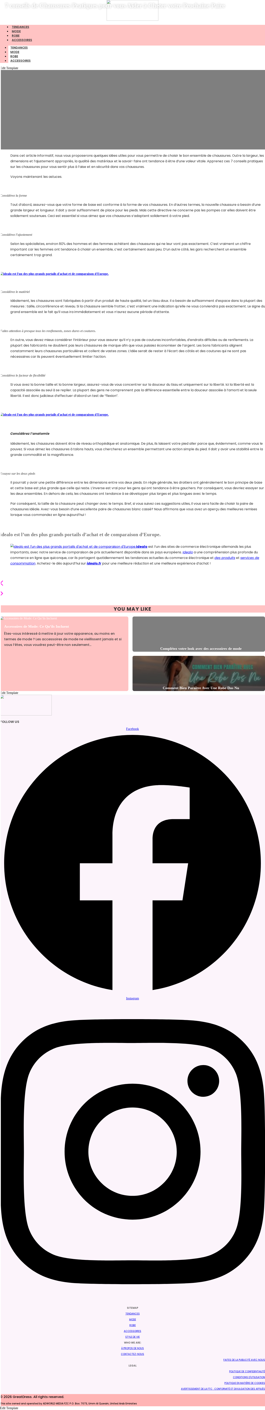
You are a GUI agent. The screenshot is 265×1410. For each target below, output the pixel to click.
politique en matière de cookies (244, 1383)
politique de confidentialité (247, 1371)
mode (14, 52)
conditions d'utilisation (249, 1377)
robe (14, 56)
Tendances (19, 48)
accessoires (22, 40)
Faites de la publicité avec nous (244, 1360)
